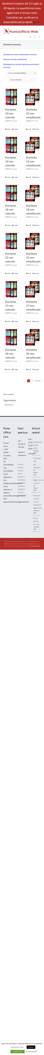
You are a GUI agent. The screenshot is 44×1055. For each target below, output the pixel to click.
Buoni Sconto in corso (36, 521)
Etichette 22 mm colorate (10, 257)
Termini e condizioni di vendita (22, 480)
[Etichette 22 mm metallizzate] (32, 241)
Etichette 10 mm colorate (10, 113)
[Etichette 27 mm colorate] (11, 289)
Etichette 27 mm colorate (10, 305)
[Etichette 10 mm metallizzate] (32, 97)
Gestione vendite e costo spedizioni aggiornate (36, 501)
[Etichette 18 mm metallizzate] (32, 193)
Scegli (8, 129)
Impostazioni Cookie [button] (16, 1047)
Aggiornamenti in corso (36, 481)
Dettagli (15, 129)
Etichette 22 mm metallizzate (33, 257)
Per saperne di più (31, 1051)
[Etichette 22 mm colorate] (11, 241)
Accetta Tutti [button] (17, 1051)
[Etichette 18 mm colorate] (11, 193)
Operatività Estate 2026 (36, 445)
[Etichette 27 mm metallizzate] (32, 289)
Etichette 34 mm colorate (10, 353)
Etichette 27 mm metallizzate (33, 305)
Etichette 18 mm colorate (10, 209)
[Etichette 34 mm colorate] (11, 337)
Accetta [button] (31, 1047)
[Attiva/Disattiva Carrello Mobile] (30, 37)
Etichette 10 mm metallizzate (33, 113)
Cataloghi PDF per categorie (36, 463)
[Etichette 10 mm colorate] (11, 97)
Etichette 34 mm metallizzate (33, 353)
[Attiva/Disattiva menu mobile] (39, 37)
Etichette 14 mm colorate (10, 161)
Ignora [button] (37, 22)
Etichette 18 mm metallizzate (33, 209)
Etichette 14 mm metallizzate (33, 161)
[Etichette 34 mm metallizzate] (32, 337)
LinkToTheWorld (35, 546)
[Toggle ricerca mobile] (35, 37)
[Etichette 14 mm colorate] (11, 145)
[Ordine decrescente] (35, 73)
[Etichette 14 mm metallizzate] (32, 145)
